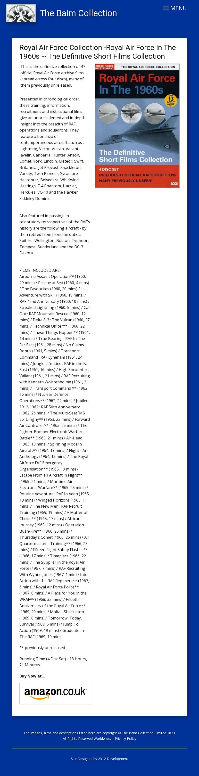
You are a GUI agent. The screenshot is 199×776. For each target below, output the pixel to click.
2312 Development (113, 758)
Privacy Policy (125, 738)
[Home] (21, 13)
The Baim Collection (78, 13)
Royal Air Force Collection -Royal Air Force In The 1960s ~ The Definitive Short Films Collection (97, 51)
